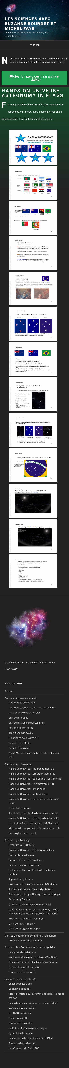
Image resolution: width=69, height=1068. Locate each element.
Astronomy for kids (19, 899)
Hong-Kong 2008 (18, 1018)
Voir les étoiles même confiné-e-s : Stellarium (30, 935)
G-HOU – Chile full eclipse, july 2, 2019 (30, 904)
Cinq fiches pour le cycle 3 (23, 737)
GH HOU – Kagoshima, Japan (24, 928)
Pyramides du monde (21, 1033)
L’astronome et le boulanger (24, 712)
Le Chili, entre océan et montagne (28, 1028)
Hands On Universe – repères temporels (31, 768)
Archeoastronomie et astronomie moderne (33, 962)
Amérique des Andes (21, 1023)
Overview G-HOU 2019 (21, 844)
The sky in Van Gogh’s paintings (26, 918)
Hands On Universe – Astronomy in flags (31, 850)
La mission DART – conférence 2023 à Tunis (33, 823)
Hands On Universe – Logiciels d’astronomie (33, 818)
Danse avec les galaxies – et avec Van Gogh (33, 957)
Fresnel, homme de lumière (24, 967)
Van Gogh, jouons (18, 717)
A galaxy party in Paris (21, 879)
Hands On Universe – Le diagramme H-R (31, 783)
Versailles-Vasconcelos (22, 1008)
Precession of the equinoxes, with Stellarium (34, 884)
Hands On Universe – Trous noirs (27, 788)
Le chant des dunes (20, 988)
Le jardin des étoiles (20, 743)
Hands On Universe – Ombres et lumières (32, 773)
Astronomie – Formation (18, 764)
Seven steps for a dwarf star (24, 865)
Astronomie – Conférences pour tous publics (30, 947)
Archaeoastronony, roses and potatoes (30, 889)
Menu (36, 44)
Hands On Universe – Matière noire (28, 794)
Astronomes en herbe (21, 727)
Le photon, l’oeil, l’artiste (22, 952)
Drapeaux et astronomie (22, 972)
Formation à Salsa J (19, 808)
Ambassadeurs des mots (23, 1043)
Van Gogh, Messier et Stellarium (27, 722)
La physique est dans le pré (20, 979)
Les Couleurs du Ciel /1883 (24, 1048)
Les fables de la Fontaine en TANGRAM (31, 1038)
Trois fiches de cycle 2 (21, 732)
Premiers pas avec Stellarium (25, 940)
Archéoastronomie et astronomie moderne (33, 813)
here (61, 62)
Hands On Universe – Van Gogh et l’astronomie (35, 778)
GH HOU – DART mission (22, 923)
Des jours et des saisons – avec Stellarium (32, 707)
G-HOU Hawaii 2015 (20, 1013)
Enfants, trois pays (19, 748)
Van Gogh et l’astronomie (23, 833)
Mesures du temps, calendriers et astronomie (34, 828)
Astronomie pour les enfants (21, 698)
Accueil (9, 691)
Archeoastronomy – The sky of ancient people (35, 894)
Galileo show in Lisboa (21, 855)
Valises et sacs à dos (20, 983)
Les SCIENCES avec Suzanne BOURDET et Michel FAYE (31, 24)
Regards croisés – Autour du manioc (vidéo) (33, 1003)
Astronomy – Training (17, 840)
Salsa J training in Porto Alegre (26, 860)
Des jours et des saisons (22, 702)
